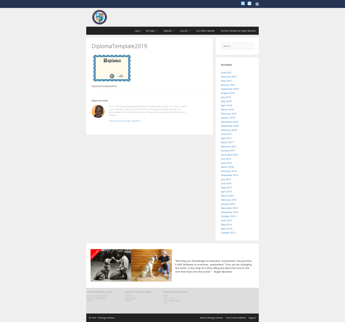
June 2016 (226, 162)
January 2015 (228, 204)
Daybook (167, 30)
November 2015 (229, 175)
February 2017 (229, 146)
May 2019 (226, 101)
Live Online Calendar (205, 30)
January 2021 (228, 84)
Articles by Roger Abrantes (96, 296)
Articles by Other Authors (96, 298)
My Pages (150, 30)
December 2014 (229, 208)
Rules (165, 296)
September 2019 (230, 88)
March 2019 (227, 109)
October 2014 (228, 216)
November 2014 (229, 212)
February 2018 (229, 130)
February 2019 (229, 113)
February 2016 (229, 171)
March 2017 (227, 142)
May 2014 (226, 224)
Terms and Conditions (172, 300)
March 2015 (227, 195)
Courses (184, 30)
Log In (137, 30)
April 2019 (226, 105)
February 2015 (229, 199)
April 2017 (226, 138)
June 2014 (226, 220)
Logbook (128, 300)
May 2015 (226, 187)
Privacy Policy (168, 298)
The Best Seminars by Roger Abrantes (238, 30)
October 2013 (228, 232)
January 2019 (228, 117)
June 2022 (226, 72)
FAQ (165, 303)
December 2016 (229, 154)
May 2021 (226, 80)
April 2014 (226, 228)
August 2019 (228, 93)
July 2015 (226, 179)
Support (252, 317)
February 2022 (229, 76)
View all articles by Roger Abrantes (124, 121)
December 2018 (229, 121)
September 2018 (230, 125)
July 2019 (226, 97)
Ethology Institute (106, 317)
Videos (89, 300)
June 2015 (226, 183)
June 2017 (226, 134)
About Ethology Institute (211, 317)
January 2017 (228, 150)
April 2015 (226, 191)
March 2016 (227, 166)
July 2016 (226, 158)
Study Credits (130, 298)
